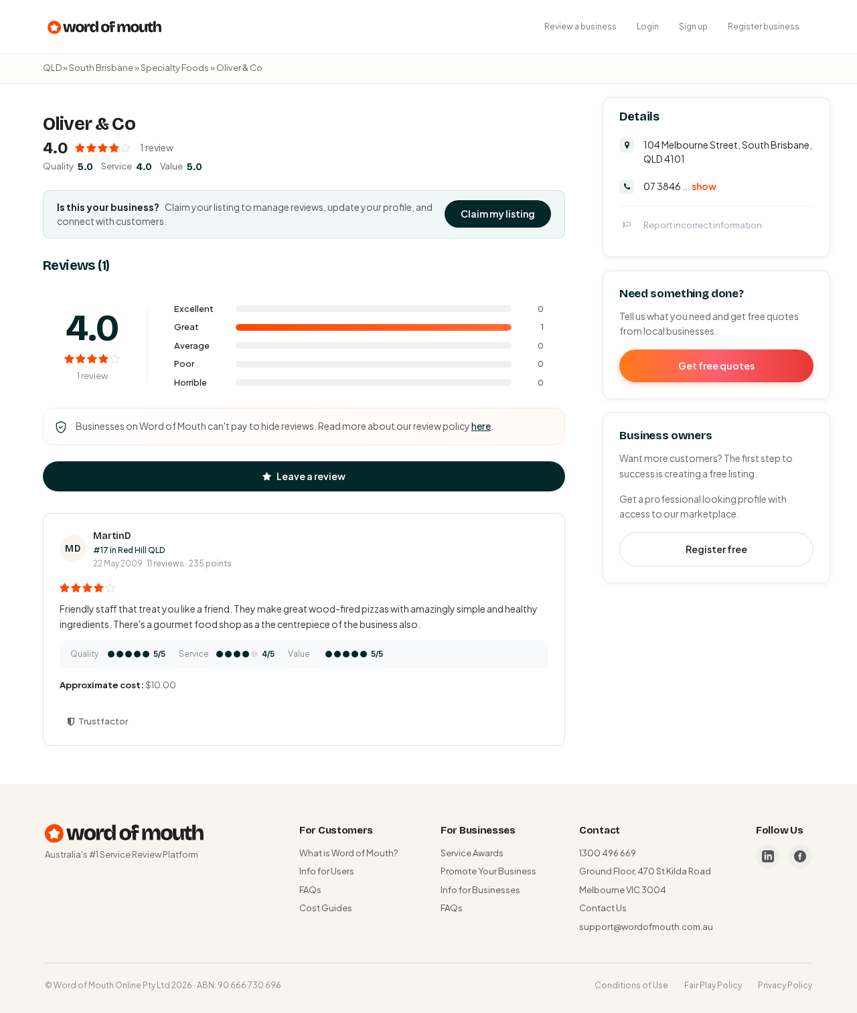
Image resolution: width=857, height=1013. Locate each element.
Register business (763, 26)
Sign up (693, 26)
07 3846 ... (679, 185)
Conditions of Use (631, 985)
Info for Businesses (480, 889)
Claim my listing (498, 214)
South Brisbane (101, 67)
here (481, 426)
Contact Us (603, 908)
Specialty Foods (175, 67)
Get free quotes (716, 365)
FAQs (310, 889)
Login (648, 26)
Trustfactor (103, 721)
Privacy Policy (785, 985)
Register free (716, 548)
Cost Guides (325, 908)
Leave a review (311, 476)
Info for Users (326, 871)
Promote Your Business (488, 871)
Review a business (580, 26)
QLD (52, 67)
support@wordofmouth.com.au (646, 926)
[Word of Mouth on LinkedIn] (768, 856)
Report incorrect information (702, 224)
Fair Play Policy (713, 985)
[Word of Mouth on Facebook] (800, 856)
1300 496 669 (607, 853)
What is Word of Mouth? (348, 853)
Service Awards (472, 853)
